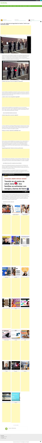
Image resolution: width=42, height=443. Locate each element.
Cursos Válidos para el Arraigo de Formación (7, 20)
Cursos (5, 35)
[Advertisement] (21, 12)
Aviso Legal (2, 437)
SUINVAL (3, 3)
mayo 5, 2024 (2, 35)
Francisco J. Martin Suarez (12, 428)
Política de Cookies (3, 438)
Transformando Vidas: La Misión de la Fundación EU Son (20, 20)
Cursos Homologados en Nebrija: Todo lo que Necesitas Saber (35, 21)
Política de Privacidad (4, 436)
